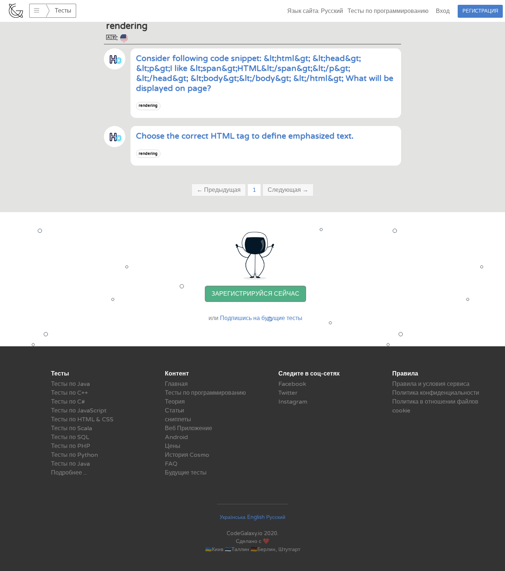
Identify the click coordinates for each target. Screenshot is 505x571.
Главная (176, 384)
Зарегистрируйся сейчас (255, 294)
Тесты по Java (70, 384)
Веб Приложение (188, 428)
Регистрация (480, 11)
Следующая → (288, 190)
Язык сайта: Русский (315, 11)
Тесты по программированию (388, 11)
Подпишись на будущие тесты (261, 318)
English (256, 517)
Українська (232, 517)
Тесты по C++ (69, 393)
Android (176, 437)
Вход (443, 11)
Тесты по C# (68, 401)
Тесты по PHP (70, 446)
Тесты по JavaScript (78, 410)
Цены (172, 446)
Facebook (292, 384)
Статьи (174, 410)
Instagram (292, 401)
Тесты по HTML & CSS (82, 419)
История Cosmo (187, 455)
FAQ (171, 464)
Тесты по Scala (71, 428)
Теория (175, 401)
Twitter (288, 393)
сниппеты (178, 419)
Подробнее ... (69, 472)
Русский (275, 517)
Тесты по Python (74, 455)
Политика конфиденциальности (435, 393)
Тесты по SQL (70, 437)
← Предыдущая (219, 190)
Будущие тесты (186, 472)
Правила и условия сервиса (431, 384)
